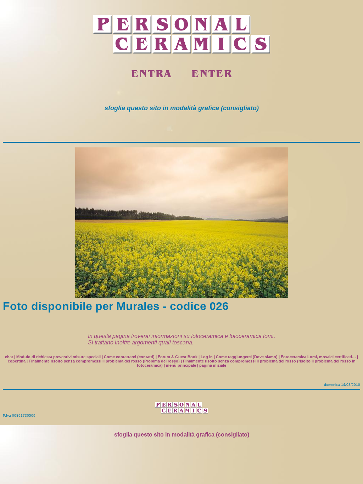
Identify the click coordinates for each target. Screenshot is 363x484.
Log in (207, 357)
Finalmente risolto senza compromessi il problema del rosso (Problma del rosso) (104, 361)
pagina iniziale (212, 365)
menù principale (181, 365)
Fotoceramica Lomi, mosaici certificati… (318, 357)
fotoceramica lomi (251, 336)
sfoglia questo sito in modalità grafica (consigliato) (181, 435)
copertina (17, 361)
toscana (182, 342)
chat (9, 357)
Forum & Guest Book (177, 357)
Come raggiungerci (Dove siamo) (247, 357)
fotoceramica (207, 336)
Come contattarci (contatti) (129, 357)
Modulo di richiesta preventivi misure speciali (58, 357)
